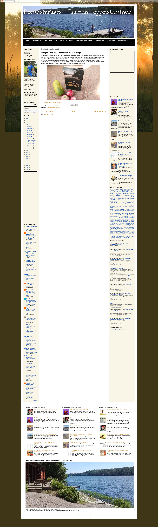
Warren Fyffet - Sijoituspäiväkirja (30, 261)
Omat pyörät (129, 209)
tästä (34, 98)
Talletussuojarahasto (129, 224)
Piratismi (116, 213)
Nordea (132, 207)
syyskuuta (30, 130)
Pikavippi (111, 213)
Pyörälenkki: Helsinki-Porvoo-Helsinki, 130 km (125, 121)
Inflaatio (132, 195)
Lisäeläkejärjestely (129, 203)
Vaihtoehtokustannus (129, 232)
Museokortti (119, 207)
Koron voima (129, 201)
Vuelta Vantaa (122, 236)
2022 (27, 150)
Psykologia (123, 213)
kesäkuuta (30, 136)
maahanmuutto (118, 237)
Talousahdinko (29, 289)
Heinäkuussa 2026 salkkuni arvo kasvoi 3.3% (30, 278)
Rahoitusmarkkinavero (114, 216)
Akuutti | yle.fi (29, 299)
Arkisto (27, 44)
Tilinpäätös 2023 (29, 397)
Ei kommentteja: (63, 105)
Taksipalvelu (112, 224)
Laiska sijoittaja (30, 283)
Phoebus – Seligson (31, 268)
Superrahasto (119, 221)
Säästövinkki (130, 223)
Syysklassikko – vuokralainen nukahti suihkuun (30, 358)
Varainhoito (131, 233)
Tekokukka (112, 227)
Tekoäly (117, 227)
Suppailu (125, 221)
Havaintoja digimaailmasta (30, 233)
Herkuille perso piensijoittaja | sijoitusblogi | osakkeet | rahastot (31, 385)
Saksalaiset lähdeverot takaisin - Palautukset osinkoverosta (125, 132)
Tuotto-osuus (121, 229)
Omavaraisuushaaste (31, 226)
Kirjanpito (112, 199)
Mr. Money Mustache (31, 317)
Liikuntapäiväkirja (113, 203)
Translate (35, 112)
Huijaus (118, 195)
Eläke (116, 193)
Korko (121, 201)
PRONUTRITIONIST (31, 251)
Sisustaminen (126, 220)
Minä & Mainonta (123, 40)
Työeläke (115, 231)
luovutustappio (112, 237)
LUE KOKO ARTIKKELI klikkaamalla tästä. (51, 102)
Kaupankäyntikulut (129, 196)
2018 (27, 158)
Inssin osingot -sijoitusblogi (30, 373)
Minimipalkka (131, 206)
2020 (27, 154)
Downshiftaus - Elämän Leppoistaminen (78, 12)
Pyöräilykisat (130, 213)
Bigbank (132, 190)
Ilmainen (127, 195)
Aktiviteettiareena (127, 189)
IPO (123, 195)
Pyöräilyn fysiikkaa (116, 215)
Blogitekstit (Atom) (48, 114)
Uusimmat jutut (37, 40)
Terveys (121, 227)
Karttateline (121, 196)
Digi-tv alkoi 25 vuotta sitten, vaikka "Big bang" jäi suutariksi (31, 237)
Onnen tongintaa (30, 348)
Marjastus (132, 205)
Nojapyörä (128, 207)
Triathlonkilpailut (114, 230)
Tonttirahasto (124, 228)
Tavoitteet (131, 225)
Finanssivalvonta (130, 193)
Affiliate (121, 189)
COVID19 (124, 191)
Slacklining (132, 220)
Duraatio (112, 193)
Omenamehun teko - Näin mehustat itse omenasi (124, 110)
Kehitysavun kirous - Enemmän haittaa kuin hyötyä (61, 53)
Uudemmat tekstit (47, 111)
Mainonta (128, 205)
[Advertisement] (30, 197)
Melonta (119, 206)
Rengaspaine (125, 216)
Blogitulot (119, 191)
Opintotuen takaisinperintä (121, 210)
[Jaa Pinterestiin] (77, 105)
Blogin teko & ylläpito (51, 40)
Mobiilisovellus (113, 207)
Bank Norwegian (126, 190)
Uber (133, 231)
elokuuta (29, 132)
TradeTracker (131, 228)
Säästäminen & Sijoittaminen (84, 40)
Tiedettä (131, 227)
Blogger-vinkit (113, 191)
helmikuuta (30, 145)
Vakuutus (112, 233)
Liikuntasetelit (120, 203)
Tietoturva (119, 228)
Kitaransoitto (131, 199)
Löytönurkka (111, 40)
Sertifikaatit (127, 219)
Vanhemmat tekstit (100, 111)
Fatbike (124, 193)
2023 (27, 124)
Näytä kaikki (35, 400)
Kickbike (111, 198)
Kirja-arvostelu (50, 107)
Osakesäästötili (130, 210)
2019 (27, 156)
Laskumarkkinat (130, 202)
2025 (27, 120)
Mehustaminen (112, 206)
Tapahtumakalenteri (119, 225)
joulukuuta (30, 126)
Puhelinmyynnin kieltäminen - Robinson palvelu (118, 442)
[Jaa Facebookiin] (75, 105)
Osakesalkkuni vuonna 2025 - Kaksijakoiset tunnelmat (125, 153)
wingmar (78, 514)
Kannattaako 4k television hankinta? (42, 426)
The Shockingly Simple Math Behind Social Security (31, 320)
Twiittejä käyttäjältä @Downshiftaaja (118, 329)
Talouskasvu (112, 225)
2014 (27, 167)
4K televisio (113, 189)
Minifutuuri (125, 206)
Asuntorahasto (113, 190)
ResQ (133, 216)
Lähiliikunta (117, 205)
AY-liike (117, 189)
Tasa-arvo (126, 225)
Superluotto (112, 221)
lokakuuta (29, 128)
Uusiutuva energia (118, 232)
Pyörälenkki (130, 215)
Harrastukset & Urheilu (66, 40)
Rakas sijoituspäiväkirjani (31, 275)
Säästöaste (121, 223)
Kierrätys (115, 198)
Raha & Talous (100, 40)
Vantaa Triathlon (121, 233)
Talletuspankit (119, 224)
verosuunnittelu (125, 237)
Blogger (90, 514)
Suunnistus (131, 221)
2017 (27, 161)
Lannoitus (122, 202)
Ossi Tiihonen (29, 363)
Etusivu (27, 40)
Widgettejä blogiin (130, 236)
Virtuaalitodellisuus (114, 236)
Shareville (132, 219)
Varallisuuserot (113, 234)
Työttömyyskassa (121, 231)
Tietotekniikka (113, 228)
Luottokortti (112, 205)
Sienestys (112, 220)
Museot (123, 207)
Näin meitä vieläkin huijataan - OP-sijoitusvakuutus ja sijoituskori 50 (125, 165)
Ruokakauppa (121, 217)
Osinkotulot (112, 211)
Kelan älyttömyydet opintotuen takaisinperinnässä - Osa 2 (125, 176)
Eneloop (119, 193)
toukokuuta (30, 138)
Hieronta (111, 195)
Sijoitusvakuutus (118, 220)
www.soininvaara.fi (31, 242)
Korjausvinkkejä (113, 201)
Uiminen (111, 232)
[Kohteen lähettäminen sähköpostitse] (70, 105)
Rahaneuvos (29, 396)
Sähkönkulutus (113, 223)
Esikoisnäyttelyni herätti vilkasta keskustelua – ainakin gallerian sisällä (31, 351)
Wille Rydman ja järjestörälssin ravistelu (43, 417)
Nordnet (112, 209)
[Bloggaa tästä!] (72, 105)
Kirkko (125, 199)
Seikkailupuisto (120, 219)
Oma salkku (120, 209)
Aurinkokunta (119, 190)
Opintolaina (112, 210)
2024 (27, 122)
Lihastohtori (29, 336)
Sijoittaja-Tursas (30, 356)
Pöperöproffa (29, 308)
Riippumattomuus (113, 217)
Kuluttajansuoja (113, 202)
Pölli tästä (28, 324)
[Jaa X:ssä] (73, 105)
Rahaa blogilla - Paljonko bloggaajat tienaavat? (118, 434)
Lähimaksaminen (123, 205)
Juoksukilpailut (113, 196)
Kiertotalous (121, 198)
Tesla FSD (126, 227)
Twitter (111, 231)
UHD (130, 231)
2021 (27, 152)
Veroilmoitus (123, 234)
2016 (27, 163)
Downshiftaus (130, 191)
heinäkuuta (30, 134)
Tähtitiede (127, 231)
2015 (27, 165)
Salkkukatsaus (129, 217)
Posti (119, 213)
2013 (27, 169)
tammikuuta (30, 148)
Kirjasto (119, 199)
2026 (27, 118)
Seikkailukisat (113, 219)
